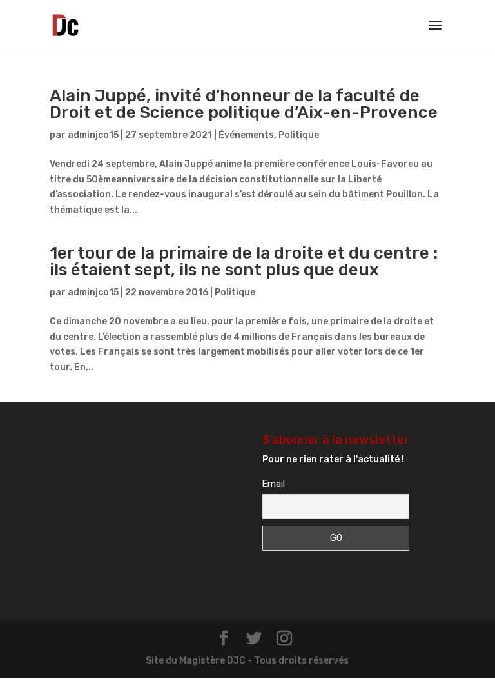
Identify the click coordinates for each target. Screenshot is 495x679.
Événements (246, 135)
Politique (298, 135)
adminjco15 (93, 135)
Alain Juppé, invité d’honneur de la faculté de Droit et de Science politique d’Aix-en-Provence (244, 104)
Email (273, 483)
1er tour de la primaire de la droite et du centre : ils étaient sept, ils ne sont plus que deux (244, 261)
